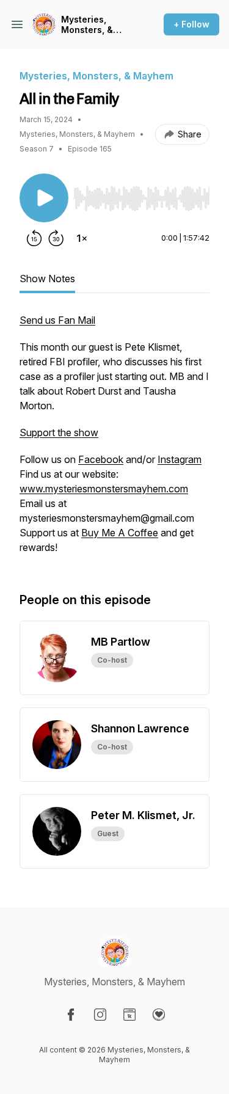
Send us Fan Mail (57, 320)
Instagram (180, 459)
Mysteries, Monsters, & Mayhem (87, 24)
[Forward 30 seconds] (56, 238)
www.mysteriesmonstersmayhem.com (104, 489)
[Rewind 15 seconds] (34, 238)
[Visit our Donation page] (159, 1014)
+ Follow (191, 24)
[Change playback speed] (82, 238)
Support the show (59, 432)
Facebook (100, 459)
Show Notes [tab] (47, 278)
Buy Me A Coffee (119, 533)
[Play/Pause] (44, 197)
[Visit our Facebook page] (71, 1014)
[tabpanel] (114, 440)
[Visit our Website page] (129, 1014)
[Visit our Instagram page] (100, 1014)
